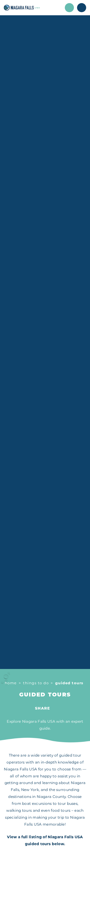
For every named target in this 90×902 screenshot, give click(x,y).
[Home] (32, 7)
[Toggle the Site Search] (69, 7)
